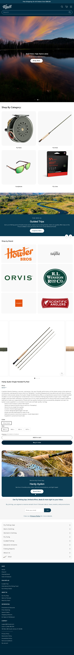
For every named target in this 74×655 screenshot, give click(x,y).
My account (5, 643)
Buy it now (37, 442)
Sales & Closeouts (6, 576)
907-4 (27, 429)
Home (3, 569)
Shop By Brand (6, 574)
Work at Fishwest (6, 598)
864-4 (5, 429)
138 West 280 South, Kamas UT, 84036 (12, 629)
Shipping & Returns (7, 614)
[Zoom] (62, 373)
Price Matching (6, 610)
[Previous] (66, 236)
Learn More (37, 231)
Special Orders (6, 612)
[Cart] (66, 7)
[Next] (70, 236)
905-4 (20, 429)
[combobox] (37, 12)
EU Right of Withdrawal (8, 617)
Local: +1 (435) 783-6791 (8, 626)
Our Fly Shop (5, 595)
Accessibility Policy (7, 638)
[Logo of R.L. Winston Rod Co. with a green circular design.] (55, 277)
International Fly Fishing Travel (10, 586)
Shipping (4, 434)
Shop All (4, 572)
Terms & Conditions (7, 640)
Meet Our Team (6, 600)
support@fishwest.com (8, 624)
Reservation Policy (7, 636)
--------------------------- (7, 631)
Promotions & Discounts (8, 607)
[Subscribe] (47, 510)
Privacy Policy (5, 633)
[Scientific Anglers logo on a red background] (55, 303)
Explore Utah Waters (37, 491)
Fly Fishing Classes (7, 588)
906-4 (12, 429)
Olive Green (6, 423)
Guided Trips (5, 584)
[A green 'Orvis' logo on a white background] (19, 277)
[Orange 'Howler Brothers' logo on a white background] (19, 254)
